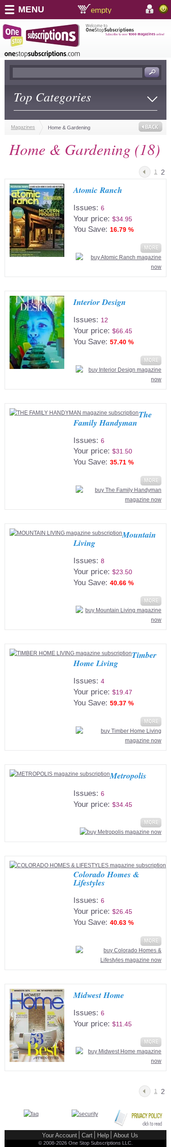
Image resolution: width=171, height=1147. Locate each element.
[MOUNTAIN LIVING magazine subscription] (66, 533)
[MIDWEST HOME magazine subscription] (37, 1025)
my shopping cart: (115, 9)
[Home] (44, 41)
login (163, 9)
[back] (150, 126)
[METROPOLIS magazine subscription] (60, 774)
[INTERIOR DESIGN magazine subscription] (37, 332)
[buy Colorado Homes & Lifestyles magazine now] (117, 960)
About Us (126, 1135)
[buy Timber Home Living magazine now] (117, 740)
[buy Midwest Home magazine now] (117, 1061)
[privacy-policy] (138, 1124)
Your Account (59, 1135)
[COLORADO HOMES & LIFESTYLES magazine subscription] (88, 865)
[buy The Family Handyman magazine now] (117, 499)
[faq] (31, 1114)
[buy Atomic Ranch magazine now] (117, 267)
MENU (31, 9)
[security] (85, 1114)
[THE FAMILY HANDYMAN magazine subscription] (74, 413)
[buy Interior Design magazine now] (117, 379)
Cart (87, 1135)
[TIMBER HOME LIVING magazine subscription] (71, 653)
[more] (149, 251)
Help (103, 1135)
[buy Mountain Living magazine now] (117, 620)
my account (150, 9)
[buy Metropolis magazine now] (119, 832)
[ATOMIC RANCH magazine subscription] (37, 220)
